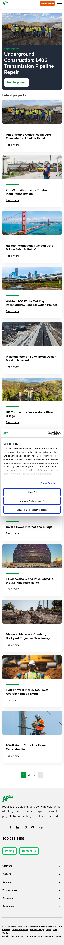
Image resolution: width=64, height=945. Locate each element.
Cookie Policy (8, 936)
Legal (48, 929)
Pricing (9, 851)
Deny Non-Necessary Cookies (32, 509)
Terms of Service (20, 929)
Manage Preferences (30, 501)
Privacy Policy (37, 929)
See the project (16, 82)
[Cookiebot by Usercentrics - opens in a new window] (48, 433)
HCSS (57, 926)
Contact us (29, 851)
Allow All (32, 492)
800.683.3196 (13, 838)
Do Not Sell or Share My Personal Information (39, 936)
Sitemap (6, 929)
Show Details (48, 483)
